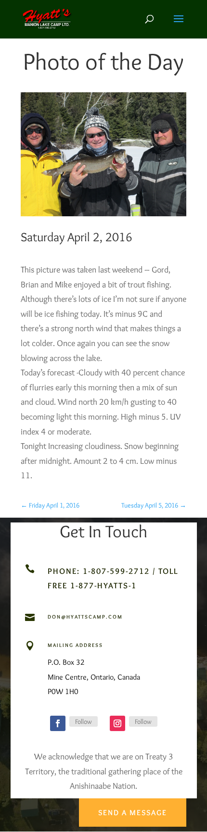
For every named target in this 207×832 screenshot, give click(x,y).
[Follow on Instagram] (117, 723)
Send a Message (132, 812)
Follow (83, 721)
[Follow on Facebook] (57, 723)
